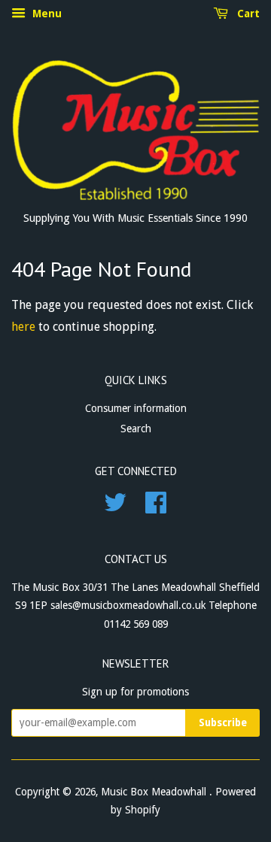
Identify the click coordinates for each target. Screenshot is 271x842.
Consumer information (136, 408)
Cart (247, 14)
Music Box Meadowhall (155, 792)
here (23, 327)
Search (135, 429)
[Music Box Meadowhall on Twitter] (115, 507)
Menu (45, 14)
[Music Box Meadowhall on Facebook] (156, 507)
